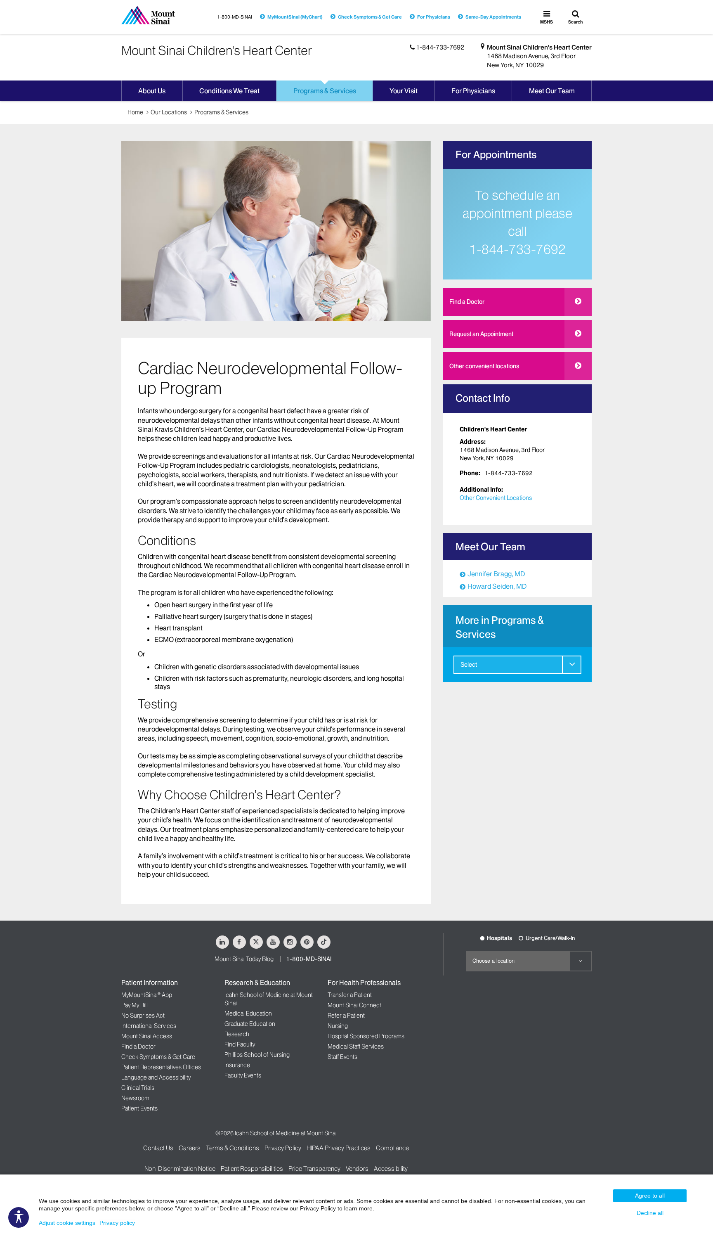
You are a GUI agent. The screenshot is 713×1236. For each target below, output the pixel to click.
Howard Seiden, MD (496, 586)
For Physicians (433, 17)
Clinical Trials (137, 1088)
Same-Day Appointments (493, 17)
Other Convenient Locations (496, 498)
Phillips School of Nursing (257, 1054)
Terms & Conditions (232, 1148)
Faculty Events (242, 1075)
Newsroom (135, 1098)
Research (236, 1034)
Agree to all (650, 1195)
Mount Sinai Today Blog (244, 959)
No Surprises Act (143, 1015)
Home (135, 112)
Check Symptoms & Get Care (370, 17)
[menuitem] (517, 665)
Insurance (237, 1065)
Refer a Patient (346, 1015)
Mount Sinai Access (146, 1036)
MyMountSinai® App (146, 995)
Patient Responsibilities (252, 1168)
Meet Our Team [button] (552, 91)
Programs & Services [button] (324, 91)
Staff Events (342, 1057)
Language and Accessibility (156, 1077)
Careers (190, 1148)
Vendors (357, 1168)
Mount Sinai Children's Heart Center (539, 47)
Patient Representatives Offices (161, 1067)
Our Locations (169, 112)
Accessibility (391, 1168)
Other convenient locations (484, 366)
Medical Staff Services (356, 1046)
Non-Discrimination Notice (179, 1168)
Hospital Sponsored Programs (366, 1036)
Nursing (338, 1026)
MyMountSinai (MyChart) (295, 17)
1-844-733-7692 (517, 249)
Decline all (650, 1213)
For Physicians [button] (473, 91)
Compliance (392, 1148)
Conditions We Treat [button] (229, 91)
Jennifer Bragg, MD (496, 574)
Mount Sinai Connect (354, 1005)
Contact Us (158, 1148)
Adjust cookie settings (67, 1222)
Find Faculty (239, 1044)
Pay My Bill (134, 1005)
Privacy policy (117, 1222)
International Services (148, 1026)
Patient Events (139, 1108)
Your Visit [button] (404, 91)
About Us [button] (151, 91)
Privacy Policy (282, 1148)
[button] (571, 664)
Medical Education (248, 1013)
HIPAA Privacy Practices (339, 1148)
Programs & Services (221, 112)
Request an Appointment (481, 334)
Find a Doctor (466, 301)
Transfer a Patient (350, 995)
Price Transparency (314, 1168)
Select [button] (468, 664)
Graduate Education (249, 1024)
